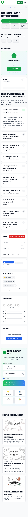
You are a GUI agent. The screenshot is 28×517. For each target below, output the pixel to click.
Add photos (6, 26)
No (9, 40)
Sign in (20, 2)
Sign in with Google (15, 338)
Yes (4, 40)
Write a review (15, 21)
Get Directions (15, 68)
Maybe (16, 40)
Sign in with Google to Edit (17, 236)
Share (16, 26)
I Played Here (9, 262)
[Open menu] (25, 2)
